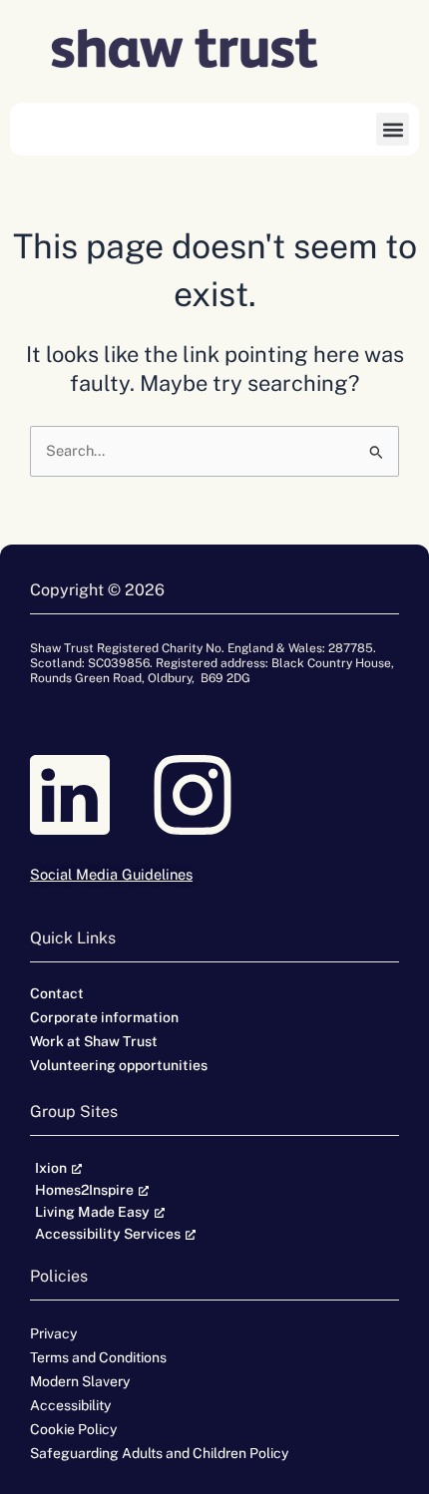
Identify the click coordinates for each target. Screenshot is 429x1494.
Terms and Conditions (98, 1357)
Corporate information (104, 1017)
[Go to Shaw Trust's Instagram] (214, 795)
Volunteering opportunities (119, 1065)
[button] (392, 129)
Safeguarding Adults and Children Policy (159, 1453)
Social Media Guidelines (111, 874)
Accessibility (70, 1405)
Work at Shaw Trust (94, 1041)
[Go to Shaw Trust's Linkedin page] (91, 795)
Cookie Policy (73, 1429)
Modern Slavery (80, 1381)
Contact (57, 993)
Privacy (53, 1333)
